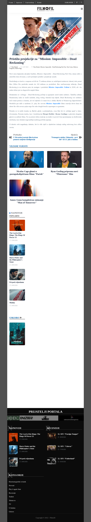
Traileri (11, 497)
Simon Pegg (18, 68)
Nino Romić (14, 67)
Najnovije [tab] (17, 213)
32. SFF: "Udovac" (65, 446)
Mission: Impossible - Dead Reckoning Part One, (53, 67)
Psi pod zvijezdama (16, 282)
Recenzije (53, 428)
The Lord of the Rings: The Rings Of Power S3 (17, 235)
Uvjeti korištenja (29, 2)
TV (10, 504)
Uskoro (14, 317)
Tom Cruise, (70, 67)
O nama (11, 2)
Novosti (11, 485)
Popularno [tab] (14, 216)
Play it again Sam (15, 489)
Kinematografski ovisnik (17, 482)
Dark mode (69, 2)
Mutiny (12, 303)
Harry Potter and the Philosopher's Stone (16, 260)
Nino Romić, (36, 67)
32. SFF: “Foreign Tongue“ (68, 434)
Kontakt (39, 2)
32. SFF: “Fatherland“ (66, 459)
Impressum (19, 2)
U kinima (12, 508)
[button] (82, 9)
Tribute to (12, 500)
